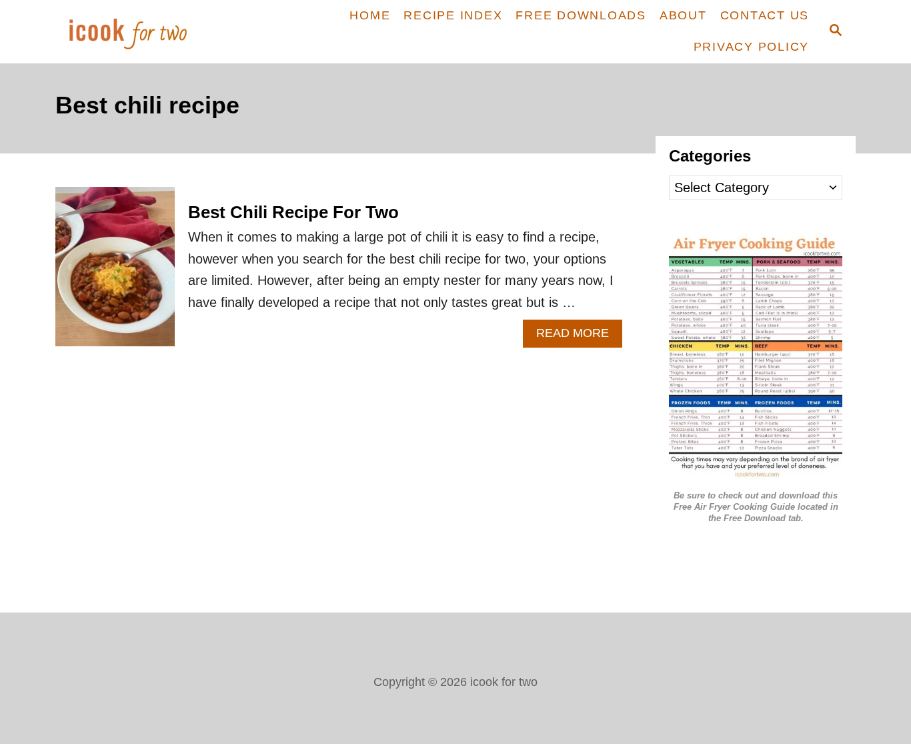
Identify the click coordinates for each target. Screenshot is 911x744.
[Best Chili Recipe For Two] (115, 273)
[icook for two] (150, 31)
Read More (579, 337)
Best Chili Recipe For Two (293, 212)
